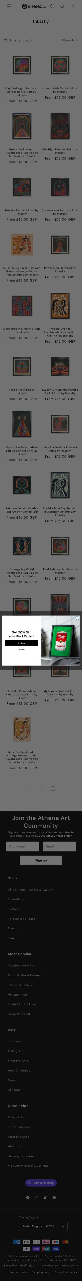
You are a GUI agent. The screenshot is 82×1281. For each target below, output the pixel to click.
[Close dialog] (77, 618)
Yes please (21, 643)
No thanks (21, 649)
